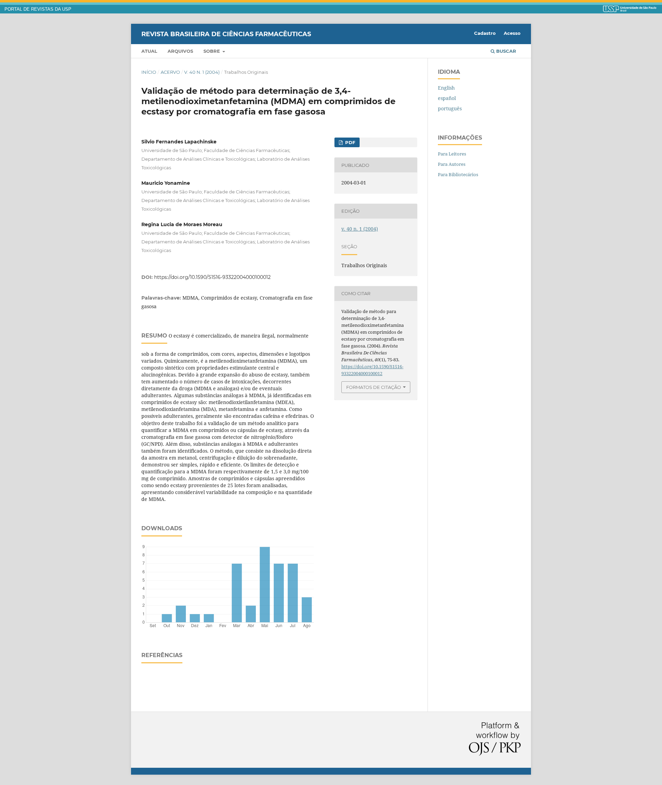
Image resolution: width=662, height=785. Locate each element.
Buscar (505, 51)
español (447, 98)
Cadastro (485, 33)
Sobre (212, 51)
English (446, 87)
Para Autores (451, 164)
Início (148, 72)
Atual (149, 51)
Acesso (512, 33)
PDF (349, 142)
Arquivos (180, 51)
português (450, 108)
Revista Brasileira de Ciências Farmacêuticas (226, 34)
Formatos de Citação (373, 387)
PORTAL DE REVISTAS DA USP (37, 9)
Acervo (170, 72)
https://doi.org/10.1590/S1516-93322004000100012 (212, 277)
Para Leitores (452, 154)
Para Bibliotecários (458, 174)
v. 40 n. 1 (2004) (202, 72)
